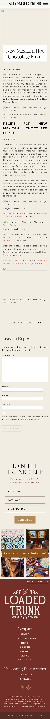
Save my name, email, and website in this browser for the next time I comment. (25, 418)
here (5, 255)
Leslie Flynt (8, 240)
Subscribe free (10, 260)
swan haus (36, 716)
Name (6, 386)
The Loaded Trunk (20, 263)
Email (5, 395)
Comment (8, 355)
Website (6, 404)
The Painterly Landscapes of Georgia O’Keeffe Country (14, 446)
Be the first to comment (25, 323)
